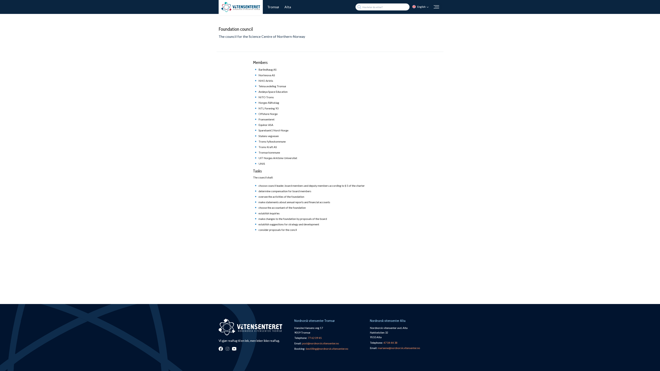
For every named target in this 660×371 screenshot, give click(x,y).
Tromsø (273, 7)
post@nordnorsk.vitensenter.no (320, 343)
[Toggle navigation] (436, 7)
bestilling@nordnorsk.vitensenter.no (327, 348)
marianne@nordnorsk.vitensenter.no (399, 348)
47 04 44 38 (390, 342)
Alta (287, 7)
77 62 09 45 (315, 337)
